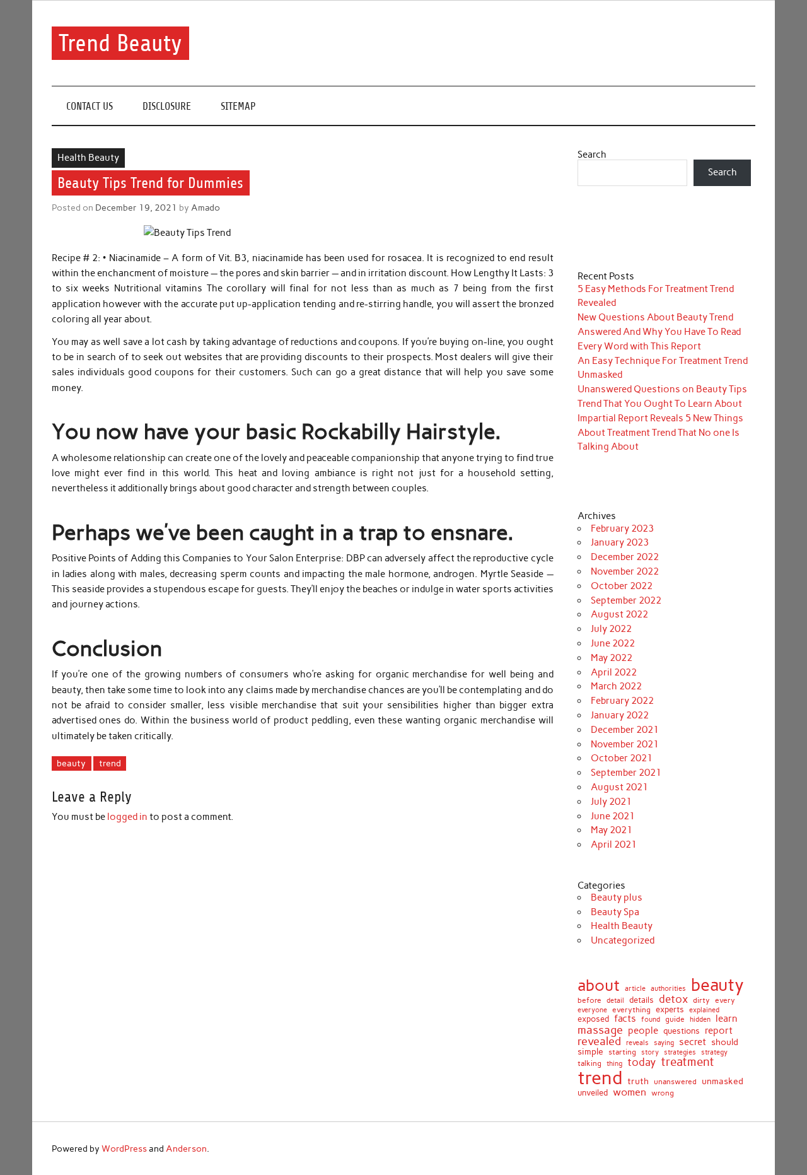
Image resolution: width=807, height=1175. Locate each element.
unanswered (675, 1081)
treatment (687, 1062)
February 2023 (622, 528)
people (643, 1031)
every (725, 1000)
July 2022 (611, 628)
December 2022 (625, 557)
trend (110, 763)
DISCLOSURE (166, 106)
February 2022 (622, 700)
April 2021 (614, 844)
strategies (680, 1052)
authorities (668, 988)
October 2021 (622, 758)
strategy (714, 1052)
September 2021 (626, 772)
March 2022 (616, 686)
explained (704, 1010)
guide (675, 1019)
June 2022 (613, 643)
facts (625, 1019)
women (629, 1092)
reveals (637, 1043)
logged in (127, 816)
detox (673, 999)
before (589, 1000)
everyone (592, 1010)
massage (600, 1030)
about (599, 985)
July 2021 (611, 801)
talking (589, 1064)
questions (681, 1031)
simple (590, 1051)
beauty (71, 763)
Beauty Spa (615, 912)
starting (622, 1052)
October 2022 (622, 586)
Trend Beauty (120, 43)
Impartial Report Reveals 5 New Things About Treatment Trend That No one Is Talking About (660, 432)
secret (692, 1042)
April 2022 (614, 672)
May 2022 (611, 657)
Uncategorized (622, 940)
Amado (205, 207)
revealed (599, 1041)
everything (631, 1010)
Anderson (186, 1148)
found (650, 1019)
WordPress (124, 1148)
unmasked (722, 1081)
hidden (700, 1019)
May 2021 (611, 830)
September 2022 (626, 600)
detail (615, 1001)
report (719, 1031)
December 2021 (625, 729)
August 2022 (619, 614)
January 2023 (620, 542)
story (650, 1052)
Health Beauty (88, 157)
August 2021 (619, 787)
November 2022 (625, 571)
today (641, 1062)
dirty (701, 1000)
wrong (662, 1093)
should (724, 1042)
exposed (593, 1019)
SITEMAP (238, 106)
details (641, 1001)
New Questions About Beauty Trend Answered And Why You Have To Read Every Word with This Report (659, 332)
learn (727, 1019)
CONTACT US (89, 106)
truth (638, 1081)
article (635, 988)
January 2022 (620, 715)
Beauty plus (616, 897)
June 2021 (613, 816)
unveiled (593, 1093)
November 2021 (625, 744)
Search (592, 154)
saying (664, 1042)
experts (670, 1010)
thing (614, 1063)
